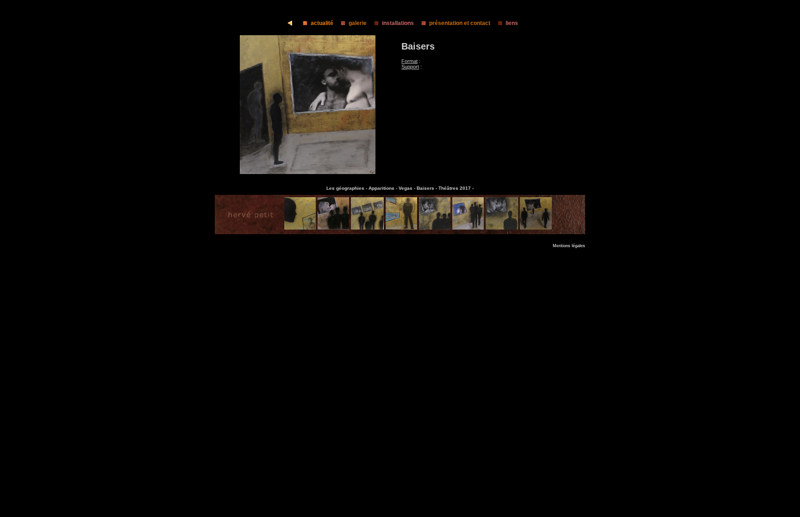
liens (512, 23)
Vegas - (408, 188)
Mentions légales (569, 245)
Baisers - (427, 188)
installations (398, 23)
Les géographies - (347, 188)
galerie (358, 23)
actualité (322, 23)
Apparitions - (384, 188)
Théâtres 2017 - (456, 188)
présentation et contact (459, 23)
